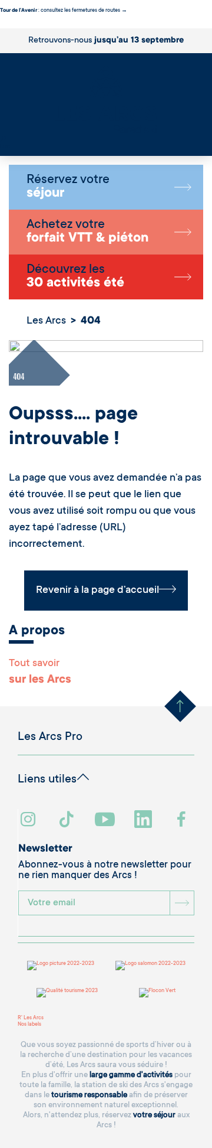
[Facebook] (182, 820)
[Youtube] (106, 820)
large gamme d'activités (131, 1075)
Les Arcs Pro (50, 737)
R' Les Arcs (31, 1018)
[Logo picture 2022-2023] (60, 965)
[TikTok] (68, 820)
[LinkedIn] (144, 820)
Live (5, 146)
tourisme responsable (89, 1095)
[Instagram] (29, 820)
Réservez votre (68, 187)
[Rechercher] (3, 140)
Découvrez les (75, 277)
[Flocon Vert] (157, 992)
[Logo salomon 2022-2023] (150, 965)
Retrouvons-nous (106, 40)
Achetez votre (87, 232)
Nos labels (29, 1025)
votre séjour (154, 1115)
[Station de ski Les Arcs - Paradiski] (106, 101)
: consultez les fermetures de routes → (63, 11)
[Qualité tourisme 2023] (67, 992)
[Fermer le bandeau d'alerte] (2, 25)
